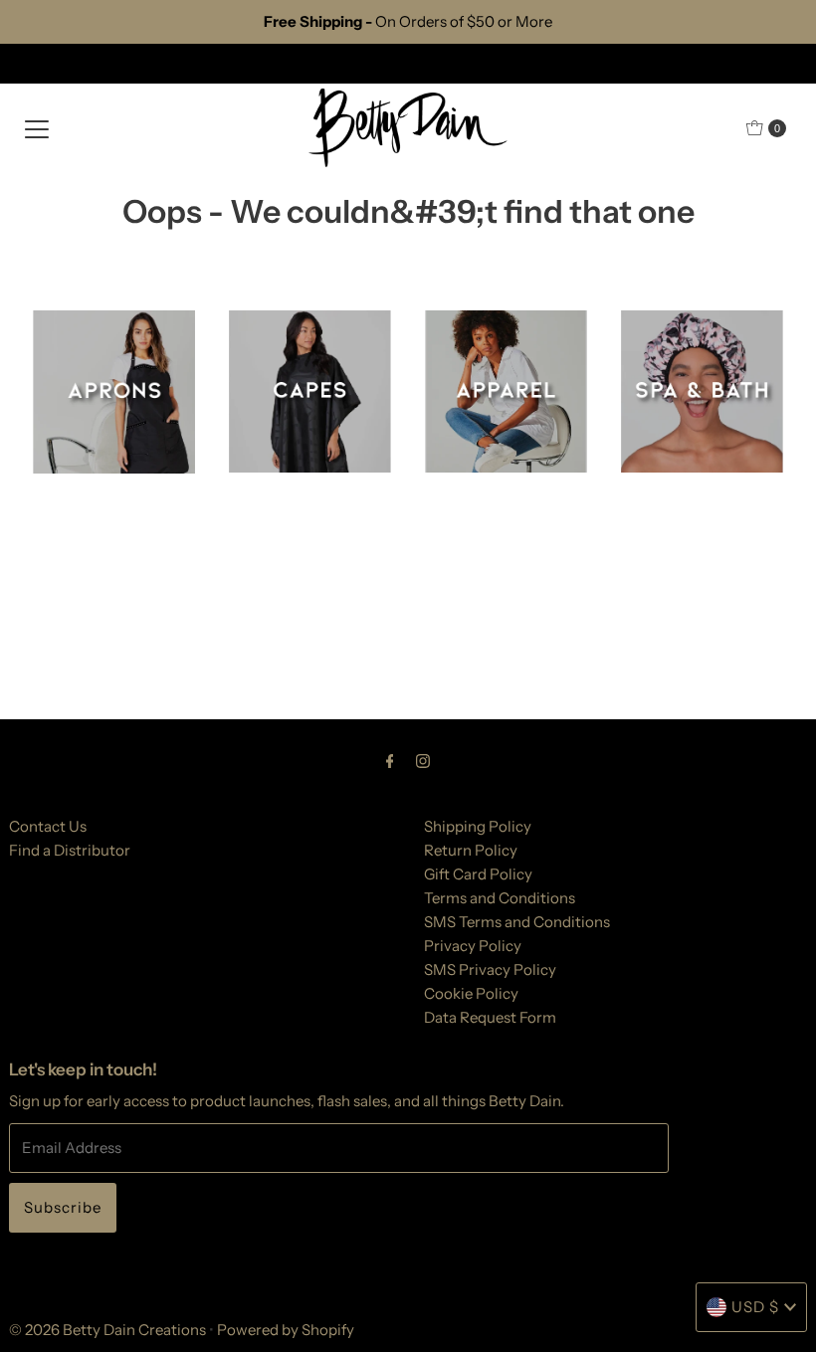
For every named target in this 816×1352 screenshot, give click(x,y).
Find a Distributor (69, 850)
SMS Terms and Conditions (517, 921)
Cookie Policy (471, 993)
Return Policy (470, 850)
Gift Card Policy (478, 874)
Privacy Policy (472, 945)
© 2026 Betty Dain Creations (107, 1329)
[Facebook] (390, 761)
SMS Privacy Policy (490, 969)
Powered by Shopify (285, 1329)
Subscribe (63, 1207)
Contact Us (48, 826)
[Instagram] (423, 761)
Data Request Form (490, 1017)
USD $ (755, 1306)
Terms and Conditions (499, 897)
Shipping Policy (477, 826)
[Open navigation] (37, 128)
